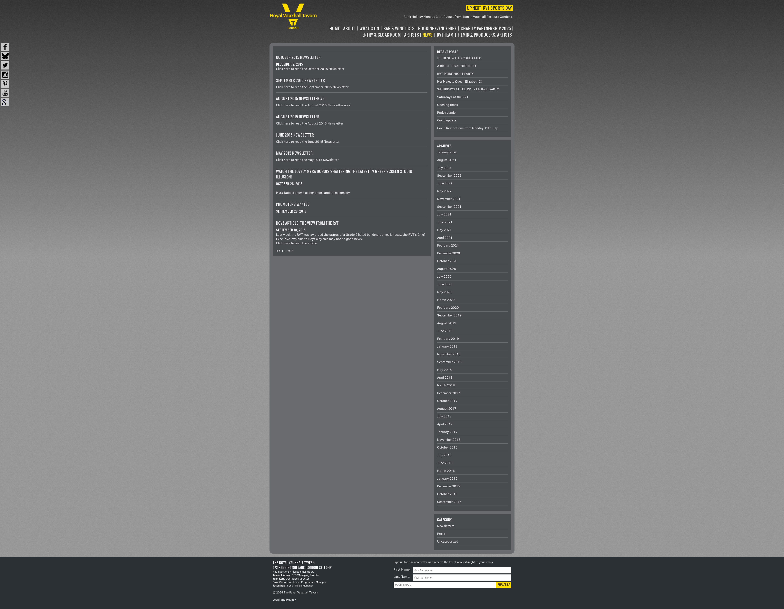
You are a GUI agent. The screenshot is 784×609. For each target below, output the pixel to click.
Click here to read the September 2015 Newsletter (312, 87)
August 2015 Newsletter (298, 117)
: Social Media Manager (293, 585)
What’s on (369, 28)
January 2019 (447, 346)
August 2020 (446, 269)
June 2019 (444, 331)
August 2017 (446, 408)
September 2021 (449, 206)
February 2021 (448, 245)
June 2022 (444, 183)
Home (335, 28)
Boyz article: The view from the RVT (307, 223)
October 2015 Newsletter (298, 57)
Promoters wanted (293, 204)
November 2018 (448, 354)
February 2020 (448, 307)
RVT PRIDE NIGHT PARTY (455, 74)
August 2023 (446, 160)
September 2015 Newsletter (300, 80)
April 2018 (444, 377)
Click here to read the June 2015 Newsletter (308, 141)
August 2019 (446, 323)
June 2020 (444, 284)
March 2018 (446, 385)
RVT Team (445, 35)
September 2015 (449, 502)
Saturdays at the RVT (452, 97)
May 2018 (444, 370)
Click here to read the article (296, 243)
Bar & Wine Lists (399, 28)
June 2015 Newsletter (295, 135)
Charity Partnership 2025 (486, 28)
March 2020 (446, 300)
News (428, 35)
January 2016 (447, 478)
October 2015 (447, 494)
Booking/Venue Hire (437, 28)
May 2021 (444, 230)
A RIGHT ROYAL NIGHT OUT (457, 66)
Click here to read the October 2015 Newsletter (310, 69)
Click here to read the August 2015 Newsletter (309, 123)
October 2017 (447, 401)
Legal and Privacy (284, 600)
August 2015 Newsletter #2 (300, 98)
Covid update (446, 120)
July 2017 (444, 416)
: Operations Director (291, 578)
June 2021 (444, 222)
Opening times (447, 105)
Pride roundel (446, 112)
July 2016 (444, 455)
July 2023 (444, 168)
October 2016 (447, 447)
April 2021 (444, 238)
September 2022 (449, 175)
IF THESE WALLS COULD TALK (459, 58)
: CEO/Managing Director (296, 575)
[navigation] (415, 31)
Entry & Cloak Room (381, 35)
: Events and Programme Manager (299, 582)
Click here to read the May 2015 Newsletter (307, 160)
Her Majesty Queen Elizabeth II (459, 81)
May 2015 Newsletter (294, 153)
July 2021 (444, 214)
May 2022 (444, 191)
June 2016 (444, 463)
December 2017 (448, 393)
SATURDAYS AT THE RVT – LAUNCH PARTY (468, 89)
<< (278, 251)
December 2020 (448, 253)
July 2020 (444, 276)
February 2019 (448, 338)
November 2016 (448, 439)
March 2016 (446, 471)
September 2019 (449, 315)
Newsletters (445, 526)
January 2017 (447, 432)
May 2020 (444, 292)
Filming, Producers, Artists (485, 35)
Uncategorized (447, 541)
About (349, 28)
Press (441, 534)
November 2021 (448, 199)
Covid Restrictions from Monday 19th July (467, 128)
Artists (411, 35)
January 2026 (447, 152)
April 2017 (445, 424)
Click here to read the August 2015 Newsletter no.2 (313, 105)
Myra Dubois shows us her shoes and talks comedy (313, 193)
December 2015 (448, 486)
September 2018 (449, 362)
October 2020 (447, 261)
